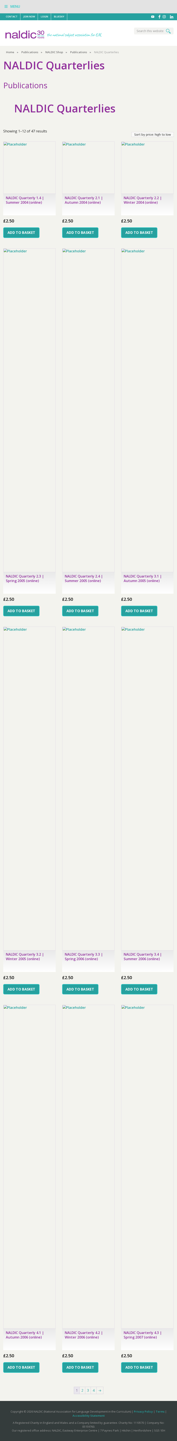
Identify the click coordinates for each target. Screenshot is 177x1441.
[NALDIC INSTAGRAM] (166, 16)
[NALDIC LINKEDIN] (171, 16)
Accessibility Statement (89, 1416)
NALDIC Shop (54, 52)
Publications (29, 52)
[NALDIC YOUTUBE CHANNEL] (154, 16)
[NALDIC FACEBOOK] (160, 16)
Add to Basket (21, 232)
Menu (15, 6)
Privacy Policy (143, 1411)
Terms (160, 1411)
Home (10, 52)
